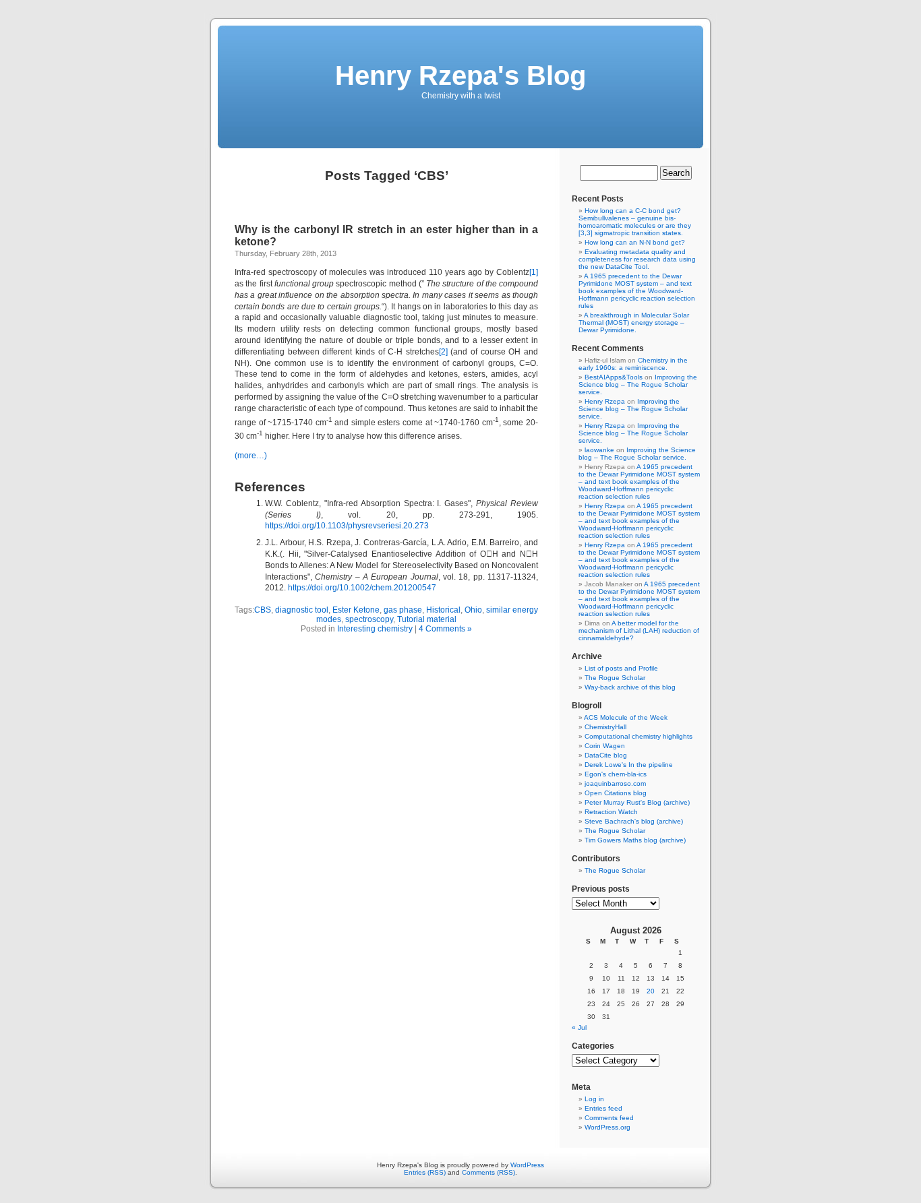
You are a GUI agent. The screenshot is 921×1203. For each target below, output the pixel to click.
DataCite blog (606, 755)
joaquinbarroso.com (615, 783)
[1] (533, 272)
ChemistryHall (605, 727)
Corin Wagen (605, 745)
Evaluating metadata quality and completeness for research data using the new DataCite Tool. (637, 259)
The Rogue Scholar (615, 677)
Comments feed (609, 1117)
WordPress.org (607, 1127)
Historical (443, 610)
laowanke (599, 450)
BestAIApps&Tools (614, 377)
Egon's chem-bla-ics (616, 774)
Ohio (473, 610)
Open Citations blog (616, 793)
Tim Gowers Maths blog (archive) (635, 840)
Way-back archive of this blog (630, 687)
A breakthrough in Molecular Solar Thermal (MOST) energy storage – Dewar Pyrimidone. (633, 322)
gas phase (403, 610)
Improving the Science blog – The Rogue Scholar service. (637, 384)
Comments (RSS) (488, 1172)
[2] (443, 352)
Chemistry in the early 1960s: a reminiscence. (633, 364)
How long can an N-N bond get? (635, 242)
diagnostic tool (301, 610)
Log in (594, 1099)
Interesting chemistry (375, 629)
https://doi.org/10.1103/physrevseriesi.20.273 (347, 525)
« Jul (579, 1027)
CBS (262, 610)
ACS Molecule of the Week (625, 717)
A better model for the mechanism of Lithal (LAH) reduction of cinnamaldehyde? (638, 630)
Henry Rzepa (605, 401)
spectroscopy (369, 619)
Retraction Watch (611, 811)
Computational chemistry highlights (638, 736)
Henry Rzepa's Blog (460, 75)
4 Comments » (445, 629)
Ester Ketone (356, 610)
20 (651, 991)
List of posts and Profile (621, 668)
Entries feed (603, 1108)
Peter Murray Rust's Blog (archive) (637, 802)
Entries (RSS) (425, 1172)
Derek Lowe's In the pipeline (629, 764)
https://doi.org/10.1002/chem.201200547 (362, 587)
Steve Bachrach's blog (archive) (634, 821)
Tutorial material (426, 619)
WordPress (527, 1165)
